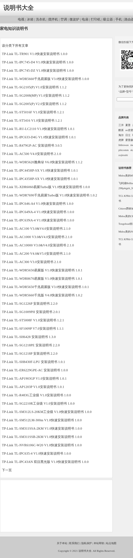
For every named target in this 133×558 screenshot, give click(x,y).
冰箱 (30, 19)
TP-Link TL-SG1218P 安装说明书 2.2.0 (29, 353)
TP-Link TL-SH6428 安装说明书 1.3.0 (29, 337)
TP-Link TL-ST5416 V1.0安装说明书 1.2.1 (32, 120)
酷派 (121, 130)
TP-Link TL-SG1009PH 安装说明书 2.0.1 (31, 312)
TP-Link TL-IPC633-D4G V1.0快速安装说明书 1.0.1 (39, 137)
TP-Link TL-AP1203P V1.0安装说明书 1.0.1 (33, 387)
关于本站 (62, 543)
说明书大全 (18, 7)
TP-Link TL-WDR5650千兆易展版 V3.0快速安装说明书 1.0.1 (45, 287)
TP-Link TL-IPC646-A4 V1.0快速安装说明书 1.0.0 (37, 203)
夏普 (128, 125)
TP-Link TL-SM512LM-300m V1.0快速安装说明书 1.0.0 (42, 420)
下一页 (7, 470)
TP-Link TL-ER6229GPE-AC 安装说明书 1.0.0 (35, 370)
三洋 (121, 125)
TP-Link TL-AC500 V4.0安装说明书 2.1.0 (31, 154)
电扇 (85, 19)
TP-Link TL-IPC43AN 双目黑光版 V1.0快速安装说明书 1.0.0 (45, 462)
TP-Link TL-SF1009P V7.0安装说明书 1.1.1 (33, 328)
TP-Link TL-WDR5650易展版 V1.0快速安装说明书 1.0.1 (42, 270)
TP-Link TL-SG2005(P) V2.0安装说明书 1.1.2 (34, 104)
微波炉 (74, 19)
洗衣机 (41, 19)
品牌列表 (123, 117)
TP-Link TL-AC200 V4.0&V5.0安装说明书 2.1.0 (36, 253)
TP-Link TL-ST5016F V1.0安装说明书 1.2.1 (33, 112)
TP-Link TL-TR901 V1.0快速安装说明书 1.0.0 (34, 54)
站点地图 (111, 543)
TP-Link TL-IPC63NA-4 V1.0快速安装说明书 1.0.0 (38, 220)
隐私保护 (86, 543)
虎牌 (121, 139)
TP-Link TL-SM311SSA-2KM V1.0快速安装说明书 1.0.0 (42, 428)
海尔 (121, 135)
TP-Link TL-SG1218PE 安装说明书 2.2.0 (31, 345)
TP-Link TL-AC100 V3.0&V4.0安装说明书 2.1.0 (36, 228)
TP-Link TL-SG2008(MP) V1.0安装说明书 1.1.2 (35, 95)
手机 (118, 19)
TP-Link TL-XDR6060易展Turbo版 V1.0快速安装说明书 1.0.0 (46, 187)
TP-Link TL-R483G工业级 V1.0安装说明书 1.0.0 (36, 395)
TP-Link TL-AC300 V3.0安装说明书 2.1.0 (31, 262)
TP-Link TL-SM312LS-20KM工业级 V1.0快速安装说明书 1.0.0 (47, 412)
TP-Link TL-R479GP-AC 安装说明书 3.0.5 (32, 145)
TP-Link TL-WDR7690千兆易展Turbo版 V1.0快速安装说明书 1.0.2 (49, 195)
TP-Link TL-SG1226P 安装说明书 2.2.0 (29, 303)
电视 (21, 19)
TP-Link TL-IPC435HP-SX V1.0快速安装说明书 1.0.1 (40, 179)
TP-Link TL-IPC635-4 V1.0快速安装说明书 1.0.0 (36, 453)
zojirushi (123, 155)
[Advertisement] (56, 506)
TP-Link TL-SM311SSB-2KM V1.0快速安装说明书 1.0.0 (42, 437)
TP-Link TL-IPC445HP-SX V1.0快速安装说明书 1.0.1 (40, 170)
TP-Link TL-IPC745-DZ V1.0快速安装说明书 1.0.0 (38, 70)
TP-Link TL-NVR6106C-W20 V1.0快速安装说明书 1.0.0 (42, 445)
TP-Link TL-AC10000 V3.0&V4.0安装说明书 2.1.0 (38, 245)
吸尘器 (108, 19)
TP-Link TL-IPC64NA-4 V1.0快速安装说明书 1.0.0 (38, 212)
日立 (128, 135)
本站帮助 (99, 543)
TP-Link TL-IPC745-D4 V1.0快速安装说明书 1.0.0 (37, 62)
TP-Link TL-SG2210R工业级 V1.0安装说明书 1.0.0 (38, 403)
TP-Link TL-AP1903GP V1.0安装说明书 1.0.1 (34, 378)
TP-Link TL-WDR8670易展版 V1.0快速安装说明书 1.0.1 (42, 278)
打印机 (96, 19)
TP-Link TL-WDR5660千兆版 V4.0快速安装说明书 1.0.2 (42, 295)
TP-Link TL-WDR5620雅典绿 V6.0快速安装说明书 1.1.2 (42, 162)
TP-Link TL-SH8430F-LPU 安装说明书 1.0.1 (33, 362)
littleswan (123, 144)
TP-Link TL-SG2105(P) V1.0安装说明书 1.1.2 (34, 87)
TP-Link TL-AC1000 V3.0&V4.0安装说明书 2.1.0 (37, 237)
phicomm (123, 150)
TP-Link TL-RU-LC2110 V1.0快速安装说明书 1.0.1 (38, 129)
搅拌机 (53, 19)
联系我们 (74, 543)
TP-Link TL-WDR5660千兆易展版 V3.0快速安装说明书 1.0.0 (45, 79)
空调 (63, 19)
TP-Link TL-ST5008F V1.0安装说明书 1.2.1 (33, 320)
